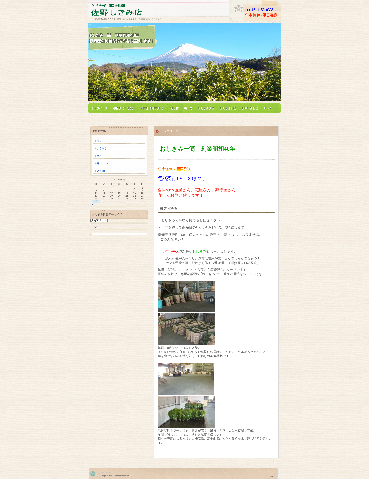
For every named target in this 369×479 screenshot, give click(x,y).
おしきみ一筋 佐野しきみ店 (134, 10)
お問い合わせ (250, 108)
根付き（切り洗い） (152, 108)
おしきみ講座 (206, 108)
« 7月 (95, 204)
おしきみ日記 (228, 108)
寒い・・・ (103, 163)
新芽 (99, 156)
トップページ (99, 108)
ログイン (95, 227)
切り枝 (174, 108)
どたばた (101, 171)
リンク (268, 108)
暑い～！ (101, 141)
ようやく (101, 148)
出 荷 (188, 108)
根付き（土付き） (124, 108)
